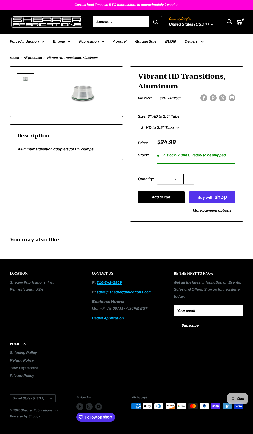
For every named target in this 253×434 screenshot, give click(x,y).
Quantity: (146, 179)
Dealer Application (108, 318)
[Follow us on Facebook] (79, 406)
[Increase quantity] (189, 179)
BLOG (170, 41)
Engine (59, 41)
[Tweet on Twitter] (222, 97)
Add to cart (161, 197)
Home (14, 58)
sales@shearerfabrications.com (124, 292)
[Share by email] (232, 97)
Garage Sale (145, 41)
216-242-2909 (109, 282)
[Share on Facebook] (203, 97)
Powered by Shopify (25, 416)
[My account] (229, 21)
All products (33, 58)
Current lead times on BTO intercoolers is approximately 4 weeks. (126, 5)
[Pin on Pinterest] (213, 97)
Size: (158, 116)
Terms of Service (24, 368)
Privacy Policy (22, 376)
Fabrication (89, 41)
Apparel (119, 41)
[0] (239, 22)
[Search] (155, 21)
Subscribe (190, 325)
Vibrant (145, 98)
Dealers (191, 41)
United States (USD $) (28, 398)
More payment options (212, 210)
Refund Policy (22, 360)
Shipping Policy (23, 353)
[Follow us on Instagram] (89, 406)
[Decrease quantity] (162, 179)
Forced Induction (24, 41)
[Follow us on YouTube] (98, 406)
